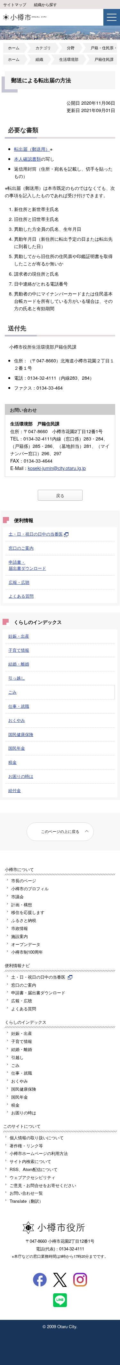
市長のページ (23, 880)
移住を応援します (27, 912)
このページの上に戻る (60, 831)
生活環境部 (68, 59)
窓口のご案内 (21, 548)
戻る (60, 495)
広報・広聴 (19, 582)
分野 (71, 47)
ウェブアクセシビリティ (32, 1177)
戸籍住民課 (104, 59)
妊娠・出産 (18, 636)
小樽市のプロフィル (30, 888)
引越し (17, 1057)
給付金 (14, 790)
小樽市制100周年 (27, 952)
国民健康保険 (20, 734)
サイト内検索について (30, 1161)
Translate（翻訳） (26, 1201)
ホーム (14, 47)
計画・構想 (21, 904)
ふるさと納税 (23, 920)
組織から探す (45, 4)
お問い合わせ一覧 (26, 1193)
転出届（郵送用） (32, 148)
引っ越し (16, 678)
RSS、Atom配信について (34, 1169)
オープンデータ (25, 944)
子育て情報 (18, 650)
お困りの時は (20, 776)
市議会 (17, 896)
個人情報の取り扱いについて (37, 1138)
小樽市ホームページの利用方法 (39, 1153)
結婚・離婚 (18, 664)
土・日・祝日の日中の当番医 (36, 534)
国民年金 (16, 748)
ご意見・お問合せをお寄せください (43, 1185)
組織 (39, 59)
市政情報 (19, 928)
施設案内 (19, 936)
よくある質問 (21, 596)
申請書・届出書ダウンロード (27, 565)
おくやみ (16, 720)
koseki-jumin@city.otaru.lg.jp (57, 467)
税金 (12, 762)
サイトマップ (14, 4)
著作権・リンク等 (26, 1146)
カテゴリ (43, 47)
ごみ (12, 692)
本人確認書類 (27, 158)
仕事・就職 (18, 706)
